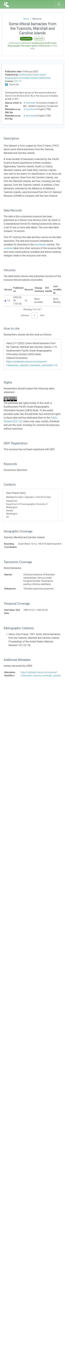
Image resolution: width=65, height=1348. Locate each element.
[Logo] (6, 4)
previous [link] (25, 315)
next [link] (42, 315)
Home (26, 19)
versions (8, 248)
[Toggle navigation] (59, 4)
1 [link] (34, 315)
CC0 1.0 (17, 81)
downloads (40, 244)
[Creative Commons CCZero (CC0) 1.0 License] (11, 399)
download (30, 103)
